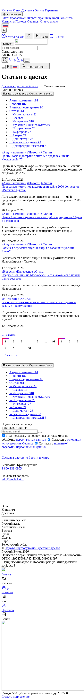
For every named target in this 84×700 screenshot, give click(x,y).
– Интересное (21, 121)
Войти (44, 37)
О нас (17, 10)
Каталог (7, 10)
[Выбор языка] (5, 25)
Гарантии (51, 10)
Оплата (39, 10)
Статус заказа (49, 21)
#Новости (33, 152)
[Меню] (26, 60)
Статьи (16, 111)
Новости (17, 104)
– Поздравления (22, 128)
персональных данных (31, 439)
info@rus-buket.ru (13, 479)
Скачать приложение (15, 696)
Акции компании (23, 100)
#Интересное (24, 271)
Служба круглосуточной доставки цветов (32, 548)
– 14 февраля (20, 131)
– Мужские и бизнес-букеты (29, 124)
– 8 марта (17, 135)
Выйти (59, 36)
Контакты (8, 21)
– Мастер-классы (23, 114)
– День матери (21, 138)
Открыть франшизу (38, 18)
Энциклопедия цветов (26, 107)
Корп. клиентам (62, 18)
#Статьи (46, 152)
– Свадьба (18, 118)
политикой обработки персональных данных (35, 445)
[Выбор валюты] (4, 30)
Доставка (27, 10)
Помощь (21, 21)
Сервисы (33, 21)
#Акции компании (14, 152)
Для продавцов (12, 14)
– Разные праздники (25, 142)
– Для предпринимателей (27, 145)
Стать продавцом (13, 18)
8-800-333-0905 (12, 468)
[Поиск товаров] (5, 60)
